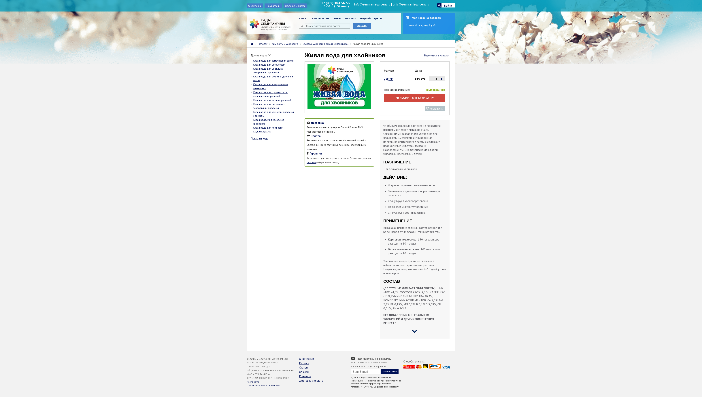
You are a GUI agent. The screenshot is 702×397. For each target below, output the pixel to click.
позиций (421, 25)
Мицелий (365, 18)
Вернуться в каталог (437, 55)
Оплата (316, 136)
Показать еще (259, 138)
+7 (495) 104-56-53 (335, 3)
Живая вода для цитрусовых (269, 64)
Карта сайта (253, 381)
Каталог (304, 18)
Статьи (303, 367)
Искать (362, 26)
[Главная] (253, 43)
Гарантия (316, 153)
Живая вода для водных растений (272, 100)
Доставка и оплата (295, 5)
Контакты (305, 376)
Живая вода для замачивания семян (273, 60)
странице (311, 162)
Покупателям (273, 5)
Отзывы (304, 372)
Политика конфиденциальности (263, 385)
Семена (337, 18)
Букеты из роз (320, 18)
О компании (254, 5)
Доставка (317, 123)
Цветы (378, 18)
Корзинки (350, 18)
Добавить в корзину (414, 98)
